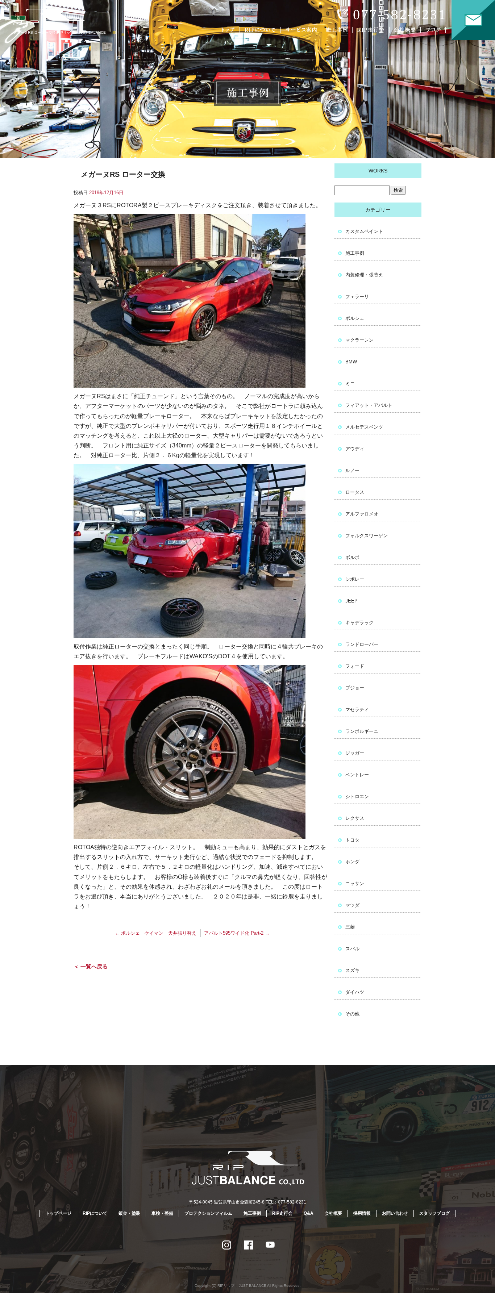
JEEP (351, 601)
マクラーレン (359, 340)
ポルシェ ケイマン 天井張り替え (155, 933)
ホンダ (352, 861)
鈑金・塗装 (129, 1213)
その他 (352, 1014)
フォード (354, 666)
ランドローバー (361, 644)
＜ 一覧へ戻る (91, 966)
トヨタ (352, 840)
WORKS (378, 171)
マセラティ (357, 709)
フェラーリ (357, 296)
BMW (351, 361)
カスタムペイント (364, 231)
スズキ (352, 970)
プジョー (354, 688)
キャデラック (359, 622)
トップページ (228, 30)
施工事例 (338, 30)
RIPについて (261, 30)
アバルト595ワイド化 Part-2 (237, 933)
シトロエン (357, 796)
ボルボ (352, 557)
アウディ (354, 448)
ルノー (352, 470)
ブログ (438, 30)
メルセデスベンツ (364, 427)
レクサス (354, 818)
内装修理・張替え (364, 275)
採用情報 (362, 1213)
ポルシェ (354, 318)
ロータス (354, 492)
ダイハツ (354, 992)
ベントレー (357, 774)
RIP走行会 (372, 30)
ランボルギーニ (361, 731)
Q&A (308, 1213)
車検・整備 (162, 1213)
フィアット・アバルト (368, 405)
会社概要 (406, 30)
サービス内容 (301, 30)
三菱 (350, 927)
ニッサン (354, 883)
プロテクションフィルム (208, 1213)
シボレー (354, 579)
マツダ (352, 905)
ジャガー (354, 753)
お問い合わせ (473, 20)
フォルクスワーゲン (366, 535)
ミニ (350, 383)
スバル (352, 948)
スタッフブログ (434, 1213)
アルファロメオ (361, 514)
